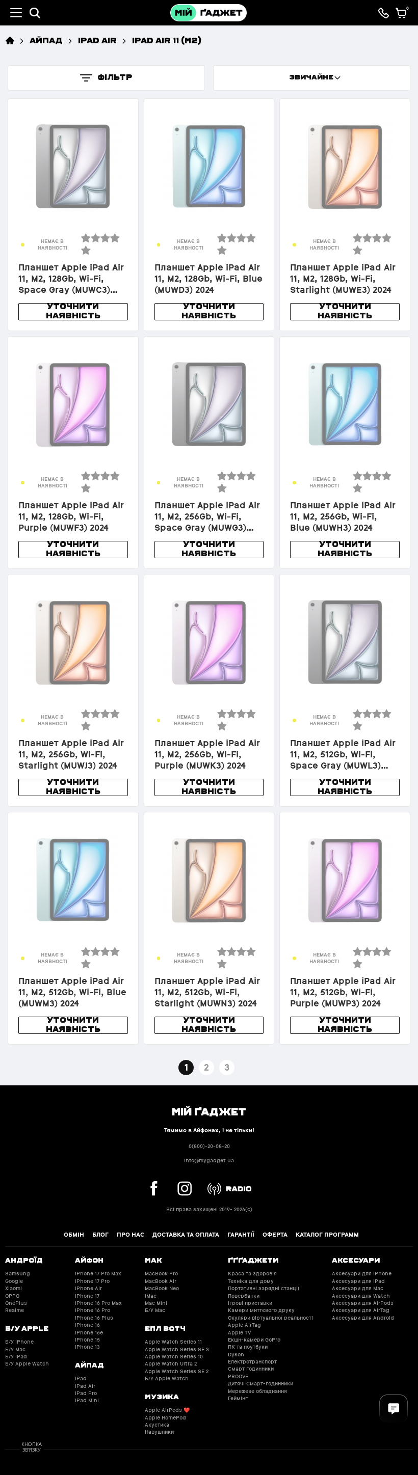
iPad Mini (87, 1400)
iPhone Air (88, 1288)
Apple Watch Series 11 (173, 1342)
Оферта (275, 1235)
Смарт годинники (251, 1368)
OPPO (12, 1296)
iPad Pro (86, 1393)
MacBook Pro (161, 1273)
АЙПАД (46, 40)
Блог (100, 1235)
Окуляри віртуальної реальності (270, 1318)
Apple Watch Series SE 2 (176, 1371)
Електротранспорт (252, 1361)
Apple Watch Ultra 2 (171, 1363)
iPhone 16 (87, 1325)
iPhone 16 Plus (94, 1318)
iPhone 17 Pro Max (98, 1273)
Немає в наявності (52, 244)
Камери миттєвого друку (261, 1310)
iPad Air (97, 40)
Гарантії (240, 1235)
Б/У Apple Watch (27, 1363)
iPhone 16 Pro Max (98, 1303)
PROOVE (238, 1376)
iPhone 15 (87, 1339)
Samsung (17, 1273)
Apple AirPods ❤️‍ (167, 1410)
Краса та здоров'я (252, 1273)
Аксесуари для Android (363, 1318)
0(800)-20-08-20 (209, 1146)
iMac (150, 1296)
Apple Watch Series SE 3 (177, 1349)
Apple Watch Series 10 (174, 1356)
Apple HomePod (165, 1417)
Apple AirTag (244, 1325)
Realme (14, 1310)
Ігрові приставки (250, 1303)
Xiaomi (13, 1288)
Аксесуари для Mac (357, 1288)
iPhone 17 (87, 1296)
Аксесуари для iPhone (361, 1273)
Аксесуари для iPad (358, 1281)
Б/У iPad (16, 1356)
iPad (81, 1378)
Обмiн (74, 1235)
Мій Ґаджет (209, 1111)
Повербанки (243, 1296)
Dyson (236, 1354)
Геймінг (238, 1398)
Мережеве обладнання (257, 1391)
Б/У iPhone (19, 1342)
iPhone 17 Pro (92, 1281)
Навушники (159, 1432)
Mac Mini (156, 1303)
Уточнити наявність (73, 311)
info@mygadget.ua (209, 1160)
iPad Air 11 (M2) (166, 40)
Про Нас (130, 1235)
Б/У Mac (15, 1349)
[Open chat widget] (393, 1409)
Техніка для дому (251, 1281)
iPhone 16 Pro (92, 1310)
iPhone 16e (89, 1332)
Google (14, 1281)
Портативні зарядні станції (263, 1288)
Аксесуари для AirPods (363, 1303)
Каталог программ (327, 1235)
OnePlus (16, 1303)
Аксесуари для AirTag (360, 1310)
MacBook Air (160, 1281)
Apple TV (239, 1332)
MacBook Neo (162, 1288)
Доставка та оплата (185, 1235)
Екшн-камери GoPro (254, 1339)
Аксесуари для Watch (361, 1296)
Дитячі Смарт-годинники (260, 1383)
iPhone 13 (87, 1347)
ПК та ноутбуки (248, 1347)
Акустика (157, 1425)
